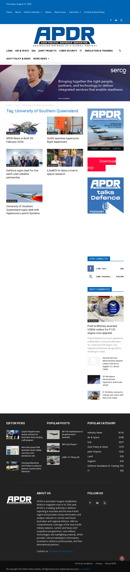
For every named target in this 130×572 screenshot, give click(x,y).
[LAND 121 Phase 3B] (53, 460)
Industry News (13, 133)
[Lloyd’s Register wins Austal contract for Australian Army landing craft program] (12, 434)
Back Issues (60, 12)
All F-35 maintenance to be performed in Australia (72, 434)
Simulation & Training (99, 50)
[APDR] (65, 35)
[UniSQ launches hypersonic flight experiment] (65, 125)
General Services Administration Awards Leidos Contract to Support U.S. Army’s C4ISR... (113, 364)
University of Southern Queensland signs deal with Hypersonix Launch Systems (23, 210)
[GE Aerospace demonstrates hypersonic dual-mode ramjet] (94, 379)
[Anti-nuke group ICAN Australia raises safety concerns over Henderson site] (12, 450)
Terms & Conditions (84, 563)
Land (9, 50)
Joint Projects (47, 50)
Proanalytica (84, 569)
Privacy (99, 563)
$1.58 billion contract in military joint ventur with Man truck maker (113, 395)
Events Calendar (32, 12)
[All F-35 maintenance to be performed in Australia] (53, 434)
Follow (120, 276)
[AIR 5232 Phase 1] (53, 447)
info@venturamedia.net (61, 551)
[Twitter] (121, 20)
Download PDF (102, 164)
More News (40, 58)
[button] (120, 50)
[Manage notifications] (121, 558)
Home (9, 12)
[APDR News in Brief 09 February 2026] (24, 125)
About (18, 12)
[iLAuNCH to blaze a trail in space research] (65, 158)
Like (122, 268)
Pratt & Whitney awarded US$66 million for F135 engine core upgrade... (102, 329)
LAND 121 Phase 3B (70, 457)
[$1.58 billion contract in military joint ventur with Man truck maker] (94, 395)
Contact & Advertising (94, 12)
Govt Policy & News (18, 58)
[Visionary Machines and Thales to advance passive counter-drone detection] (12, 466)
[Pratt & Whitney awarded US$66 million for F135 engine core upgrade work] (106, 309)
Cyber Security (68, 50)
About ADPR (110, 563)
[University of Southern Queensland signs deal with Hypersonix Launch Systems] (24, 193)
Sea (34, 50)
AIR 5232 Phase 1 (70, 444)
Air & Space (22, 50)
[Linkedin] (116, 20)
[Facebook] (110, 20)
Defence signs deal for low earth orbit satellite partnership (22, 174)
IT (81, 50)
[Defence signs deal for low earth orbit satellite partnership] (24, 158)
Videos (48, 12)
